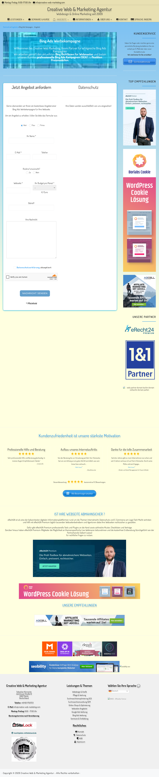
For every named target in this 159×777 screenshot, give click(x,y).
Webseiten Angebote (79, 709)
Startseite (6, 27)
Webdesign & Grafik (79, 692)
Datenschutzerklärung (28, 267)
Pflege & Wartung (79, 695)
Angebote (14, 27)
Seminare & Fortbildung (79, 719)
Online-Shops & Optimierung (79, 705)
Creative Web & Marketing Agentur (37, 773)
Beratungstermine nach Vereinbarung (24, 716)
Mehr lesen (78, 467)
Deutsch (115, 691)
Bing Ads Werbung (79, 715)
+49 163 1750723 (27, 702)
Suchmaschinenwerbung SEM (79, 702)
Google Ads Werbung (79, 712)
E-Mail (137, 49)
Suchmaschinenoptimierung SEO (79, 698)
